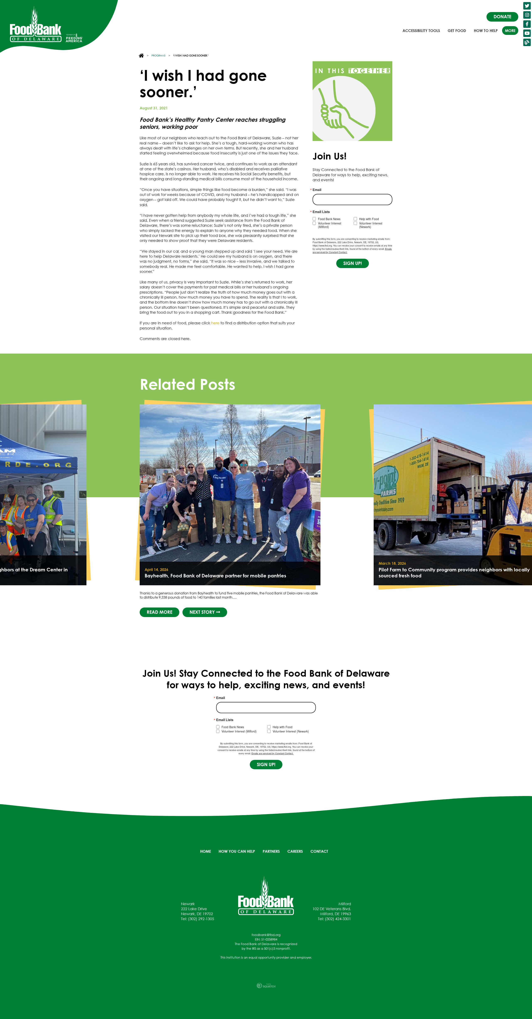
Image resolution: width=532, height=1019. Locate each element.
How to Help (486, 30)
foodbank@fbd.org (266, 935)
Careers (295, 851)
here (215, 323)
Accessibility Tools (421, 30)
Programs (158, 55)
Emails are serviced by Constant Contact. (272, 753)
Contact (319, 851)
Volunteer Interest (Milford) (329, 225)
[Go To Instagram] (527, 15)
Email (317, 189)
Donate (502, 16)
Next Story (437, 612)
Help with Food (369, 219)
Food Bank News (329, 219)
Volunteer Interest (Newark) (370, 225)
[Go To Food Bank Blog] (527, 42)
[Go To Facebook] (527, 24)
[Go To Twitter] (527, 6)
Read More (393, 612)
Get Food (457, 30)
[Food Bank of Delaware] (266, 895)
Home (205, 851)
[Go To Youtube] (527, 33)
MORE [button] (510, 30)
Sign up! (352, 263)
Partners (271, 851)
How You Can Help (237, 851)
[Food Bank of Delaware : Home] (36, 24)
